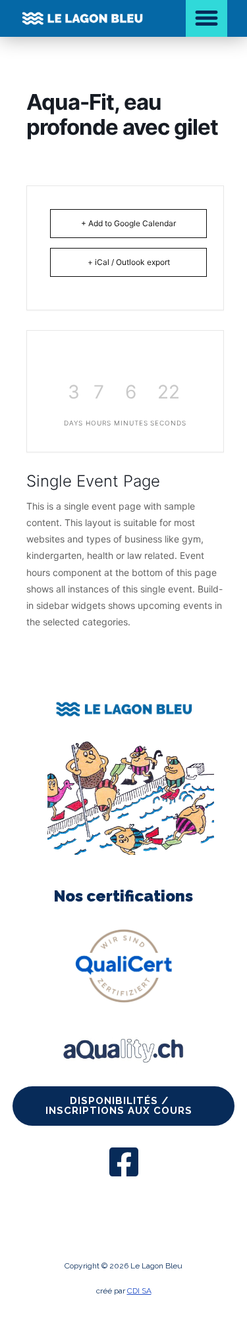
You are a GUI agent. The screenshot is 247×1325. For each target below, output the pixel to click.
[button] (206, 18)
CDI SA (139, 1290)
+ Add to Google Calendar (128, 223)
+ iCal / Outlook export (129, 262)
